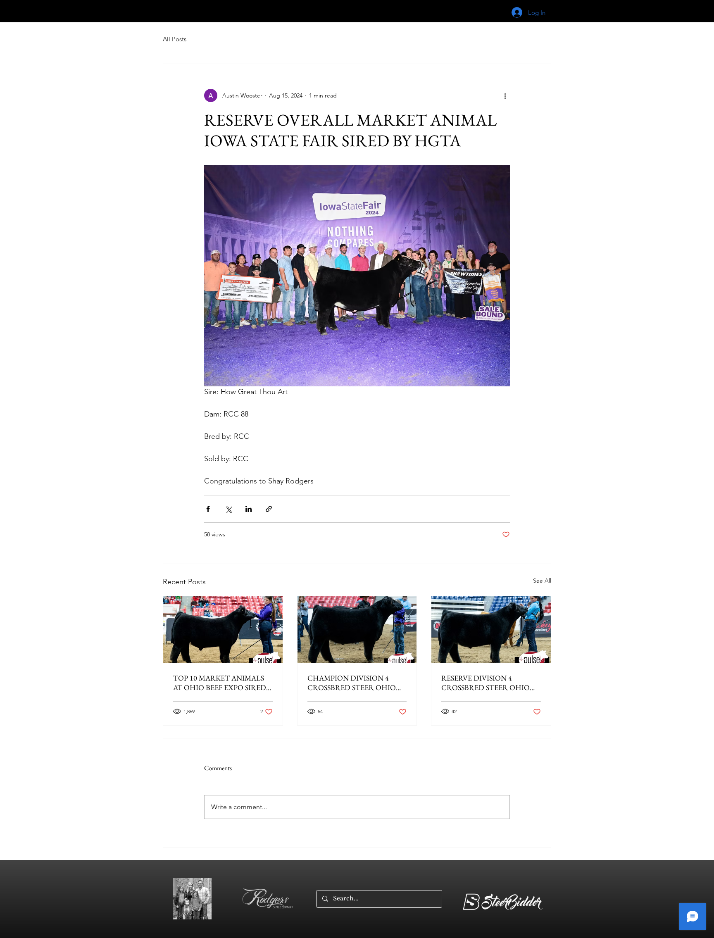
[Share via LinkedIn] (248, 509)
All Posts (174, 39)
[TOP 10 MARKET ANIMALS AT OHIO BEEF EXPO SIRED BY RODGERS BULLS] (223, 629)
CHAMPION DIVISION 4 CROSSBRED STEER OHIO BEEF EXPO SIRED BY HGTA (353, 682)
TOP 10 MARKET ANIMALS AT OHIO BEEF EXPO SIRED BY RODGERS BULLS (219, 682)
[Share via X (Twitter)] (228, 509)
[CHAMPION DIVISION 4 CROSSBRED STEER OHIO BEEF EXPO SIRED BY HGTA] (357, 629)
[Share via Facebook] (208, 509)
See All (542, 580)
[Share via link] (269, 509)
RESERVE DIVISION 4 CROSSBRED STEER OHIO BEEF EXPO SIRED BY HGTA (487, 682)
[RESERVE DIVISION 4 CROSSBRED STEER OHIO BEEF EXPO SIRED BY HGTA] (491, 629)
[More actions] (505, 95)
